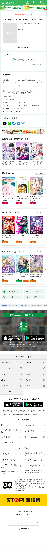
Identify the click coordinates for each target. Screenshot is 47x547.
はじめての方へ (9, 425)
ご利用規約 (5, 454)
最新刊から (40, 64)
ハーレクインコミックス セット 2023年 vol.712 (25, 105)
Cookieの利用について (33, 466)
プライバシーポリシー (9, 460)
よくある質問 (29, 431)
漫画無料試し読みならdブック (9, 305)
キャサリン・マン (32, 91)
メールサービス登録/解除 (9, 431)
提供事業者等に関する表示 (33, 454)
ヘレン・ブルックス (24, 24)
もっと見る (39, 173)
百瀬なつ (30, 92)
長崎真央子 (24, 94)
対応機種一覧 (29, 425)
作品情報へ (22, 47)
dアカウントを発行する (23, 511)
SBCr (10, 96)
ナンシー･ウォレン (20, 92)
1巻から (33, 64)
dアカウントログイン (8, 443)
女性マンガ (13, 99)
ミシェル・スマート (13, 94)
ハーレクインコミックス (17, 102)
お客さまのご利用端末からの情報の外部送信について (33, 472)
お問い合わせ (6, 437)
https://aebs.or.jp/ (21, 490)
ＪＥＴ (34, 24)
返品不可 (20, 29)
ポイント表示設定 (31, 437)
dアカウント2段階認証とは (9, 466)
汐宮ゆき (10, 92)
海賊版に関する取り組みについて (10, 472)
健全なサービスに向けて (33, 460)
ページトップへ (23, 523)
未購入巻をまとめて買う (25, 60)
